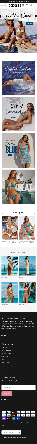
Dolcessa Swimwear (11, 437)
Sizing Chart (5, 363)
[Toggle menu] (2, 5)
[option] (18, 30)
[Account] (31, 5)
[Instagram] (5, 335)
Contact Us (4, 356)
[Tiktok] (8, 335)
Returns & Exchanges (8, 366)
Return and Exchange (26, 423)
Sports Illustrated (6, 350)
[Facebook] (2, 335)
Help (2, 423)
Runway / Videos (6, 353)
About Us (4, 347)
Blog (2, 360)
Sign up (7, 393)
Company (16, 423)
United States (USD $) (10, 432)
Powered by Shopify (22, 437)
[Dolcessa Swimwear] (15, 5)
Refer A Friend (6, 369)
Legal (2, 425)
